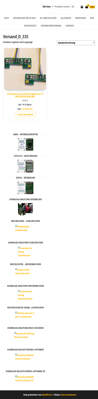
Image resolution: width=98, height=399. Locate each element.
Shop (6, 17)
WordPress (47, 394)
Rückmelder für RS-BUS (24, 17)
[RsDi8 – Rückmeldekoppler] (25, 144)
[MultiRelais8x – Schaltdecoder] (25, 231)
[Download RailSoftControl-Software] (25, 359)
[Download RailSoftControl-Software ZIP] (25, 381)
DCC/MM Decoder (48, 17)
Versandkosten (27, 108)
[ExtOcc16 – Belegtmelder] (25, 166)
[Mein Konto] (82, 7)
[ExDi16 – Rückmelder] (25, 187)
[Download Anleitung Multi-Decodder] (25, 338)
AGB (92, 17)
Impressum (80, 17)
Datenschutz (30, 25)
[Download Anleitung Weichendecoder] (25, 296)
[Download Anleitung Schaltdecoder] (25, 252)
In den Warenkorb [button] (25, 114)
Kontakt (70, 25)
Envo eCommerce (68, 394)
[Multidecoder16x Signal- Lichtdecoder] (25, 317)
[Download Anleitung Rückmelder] (25, 209)
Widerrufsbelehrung (51, 25)
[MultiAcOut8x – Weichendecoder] (25, 274)
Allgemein (66, 17)
